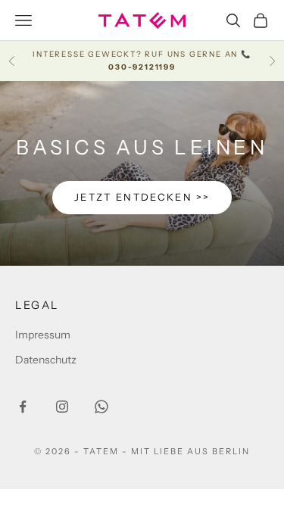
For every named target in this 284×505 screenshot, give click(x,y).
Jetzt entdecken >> (142, 197)
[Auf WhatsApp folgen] (101, 406)
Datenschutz (45, 359)
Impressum (42, 334)
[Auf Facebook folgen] (22, 406)
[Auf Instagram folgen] (62, 406)
